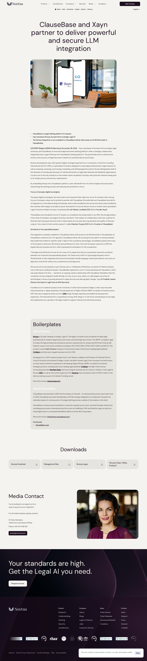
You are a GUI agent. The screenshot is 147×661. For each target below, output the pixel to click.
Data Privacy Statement (25, 653)
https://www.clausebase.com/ (58, 417)
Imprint (11, 653)
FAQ (52, 653)
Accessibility (61, 653)
